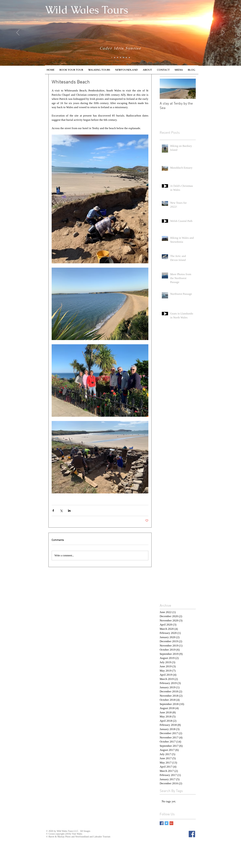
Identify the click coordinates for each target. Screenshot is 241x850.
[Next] (223, 33)
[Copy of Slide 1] (114, 57)
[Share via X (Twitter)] (61, 510)
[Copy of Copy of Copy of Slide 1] (129, 57)
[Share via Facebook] (53, 510)
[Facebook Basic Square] (161, 823)
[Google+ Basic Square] (171, 823)
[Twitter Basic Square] (166, 823)
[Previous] (17, 33)
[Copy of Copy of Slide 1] (117, 57)
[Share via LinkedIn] (69, 510)
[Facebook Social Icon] (192, 834)
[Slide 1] (111, 57)
